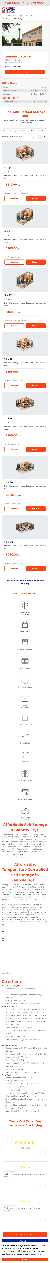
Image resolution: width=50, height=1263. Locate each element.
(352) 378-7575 (13, 66)
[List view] (40, 137)
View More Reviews (25, 1235)
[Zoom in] (3, 931)
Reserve (14, 198)
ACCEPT (25, 1259)
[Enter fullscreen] (3, 939)
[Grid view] (45, 137)
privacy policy (34, 1254)
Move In (35, 198)
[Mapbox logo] (6, 973)
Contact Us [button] (25, 72)
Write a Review (25, 1241)
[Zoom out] (3, 935)
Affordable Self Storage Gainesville (18, 16)
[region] (25, 952)
